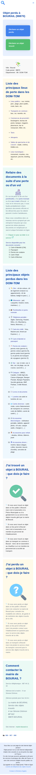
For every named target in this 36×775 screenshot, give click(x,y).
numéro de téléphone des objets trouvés (18, 767)
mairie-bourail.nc (22, 727)
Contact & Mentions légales (18, 771)
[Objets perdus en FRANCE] (3, 3)
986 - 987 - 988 (10, 735)
